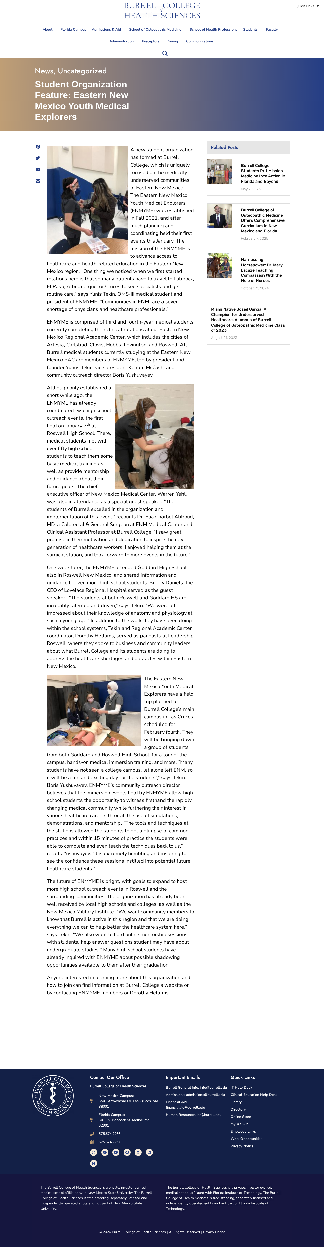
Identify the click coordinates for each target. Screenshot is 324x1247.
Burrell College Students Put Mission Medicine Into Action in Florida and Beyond (263, 173)
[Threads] (93, 1163)
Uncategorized (82, 70)
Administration (121, 41)
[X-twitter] (138, 1152)
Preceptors (150, 41)
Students (250, 29)
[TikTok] (104, 1152)
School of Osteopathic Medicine (155, 29)
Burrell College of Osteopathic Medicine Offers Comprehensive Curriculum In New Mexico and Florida (263, 220)
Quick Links (305, 6)
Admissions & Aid (106, 29)
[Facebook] (127, 1152)
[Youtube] (115, 1152)
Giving (173, 41)
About (47, 29)
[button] (165, 54)
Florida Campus (73, 29)
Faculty (272, 29)
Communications (200, 41)
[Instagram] (93, 1152)
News (44, 70)
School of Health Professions (213, 29)
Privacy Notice (214, 1232)
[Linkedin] (149, 1152)
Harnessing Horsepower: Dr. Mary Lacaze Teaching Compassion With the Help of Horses (262, 270)
